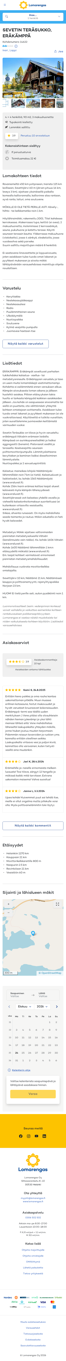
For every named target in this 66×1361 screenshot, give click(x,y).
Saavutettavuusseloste (33, 1346)
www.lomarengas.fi (33, 1201)
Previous (8, 79)
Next (58, 79)
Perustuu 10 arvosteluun (35, 136)
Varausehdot (33, 1328)
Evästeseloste (33, 1340)
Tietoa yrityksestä (33, 1274)
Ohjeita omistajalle (33, 1256)
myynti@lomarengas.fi (33, 1198)
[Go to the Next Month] (57, 1007)
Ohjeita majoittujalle (33, 1250)
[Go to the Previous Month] (9, 1007)
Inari (5, 50)
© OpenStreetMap (50, 973)
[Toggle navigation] (5, 5)
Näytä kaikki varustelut (25, 343)
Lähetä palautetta (33, 1268)
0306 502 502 (33, 1218)
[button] (33, 933)
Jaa (60, 51)
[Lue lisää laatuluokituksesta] (16, 46)
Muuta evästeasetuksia (33, 1322)
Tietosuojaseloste (33, 1334)
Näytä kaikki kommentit (33, 825)
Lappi (13, 50)
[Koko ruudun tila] (57, 904)
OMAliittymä (33, 1262)
